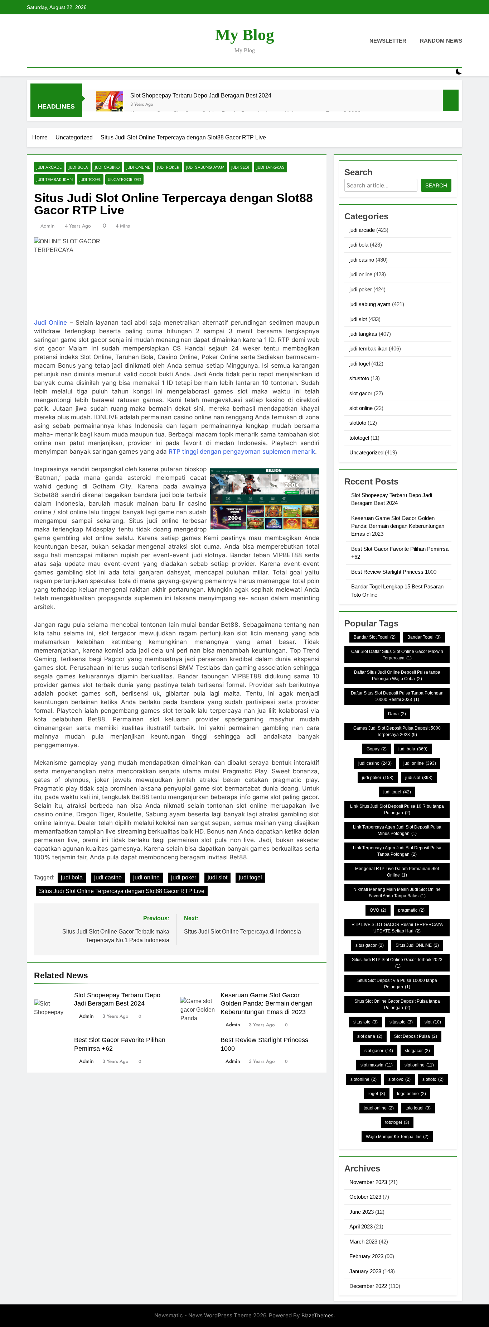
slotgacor (417, 1050)
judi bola (78, 167)
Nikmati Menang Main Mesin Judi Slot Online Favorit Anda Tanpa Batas (397, 892)
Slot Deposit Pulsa (415, 1036)
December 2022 (368, 1286)
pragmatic (411, 910)
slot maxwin (376, 1065)
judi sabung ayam (205, 167)
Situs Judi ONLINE (417, 945)
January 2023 (365, 1271)
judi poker (168, 167)
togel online (379, 1108)
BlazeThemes (317, 1315)
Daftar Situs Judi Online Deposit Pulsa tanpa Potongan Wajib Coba (397, 675)
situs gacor (369, 945)
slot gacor (360, 393)
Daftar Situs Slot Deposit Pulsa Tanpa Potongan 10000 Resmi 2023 (397, 696)
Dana (397, 713)
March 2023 (363, 1241)
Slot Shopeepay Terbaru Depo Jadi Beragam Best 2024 (200, 95)
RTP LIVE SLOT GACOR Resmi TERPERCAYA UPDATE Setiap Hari (397, 928)
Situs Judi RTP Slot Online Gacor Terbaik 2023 (397, 963)
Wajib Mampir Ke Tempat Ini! (397, 1136)
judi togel (90, 179)
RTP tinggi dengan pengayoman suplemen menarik (242, 451)
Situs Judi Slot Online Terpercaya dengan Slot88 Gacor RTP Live (121, 891)
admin (47, 225)
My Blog (244, 35)
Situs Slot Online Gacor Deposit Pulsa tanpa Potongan (397, 1004)
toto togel (418, 1108)
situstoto (359, 378)
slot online (361, 408)
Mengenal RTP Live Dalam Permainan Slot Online (397, 872)
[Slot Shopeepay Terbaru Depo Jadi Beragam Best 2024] (109, 104)
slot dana (369, 1036)
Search (436, 185)
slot (433, 1022)
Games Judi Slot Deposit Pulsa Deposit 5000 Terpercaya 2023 (397, 731)
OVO (378, 910)
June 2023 (361, 1212)
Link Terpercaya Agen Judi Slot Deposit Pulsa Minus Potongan (397, 830)
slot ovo (399, 1079)
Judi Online (50, 322)
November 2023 (368, 1182)
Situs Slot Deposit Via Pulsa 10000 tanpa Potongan (397, 983)
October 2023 (365, 1197)
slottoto (357, 423)
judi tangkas (271, 167)
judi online (138, 167)
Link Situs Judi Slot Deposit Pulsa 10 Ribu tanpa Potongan (397, 809)
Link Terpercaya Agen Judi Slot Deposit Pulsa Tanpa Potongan (397, 851)
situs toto (365, 1022)
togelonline (411, 1093)
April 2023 (361, 1226)
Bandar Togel (424, 637)
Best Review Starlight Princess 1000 (393, 572)
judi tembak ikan (55, 179)
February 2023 (366, 1256)
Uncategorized (124, 179)
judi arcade (49, 167)
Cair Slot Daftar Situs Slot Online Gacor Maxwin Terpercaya (397, 654)
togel (376, 1093)
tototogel (359, 438)
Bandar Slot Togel (375, 637)
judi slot (240, 167)
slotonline (363, 1079)
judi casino (107, 167)
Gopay (377, 748)
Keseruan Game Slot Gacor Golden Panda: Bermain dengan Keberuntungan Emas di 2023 (267, 1004)
